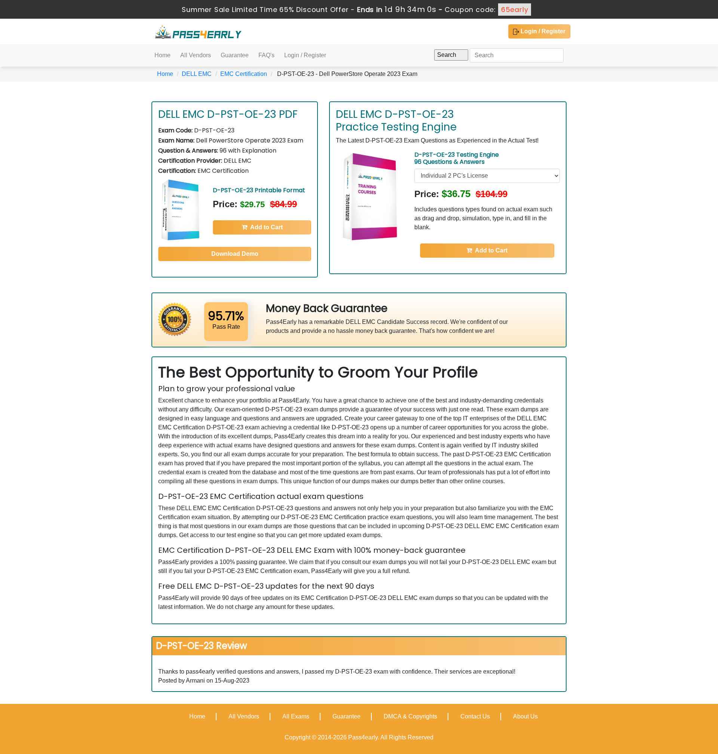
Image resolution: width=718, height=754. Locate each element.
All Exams (295, 716)
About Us (525, 716)
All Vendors (195, 55)
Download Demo (234, 254)
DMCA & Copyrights (410, 716)
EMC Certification (243, 74)
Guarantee (235, 55)
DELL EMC (197, 74)
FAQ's (266, 55)
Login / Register (542, 31)
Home (162, 55)
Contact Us (475, 716)
